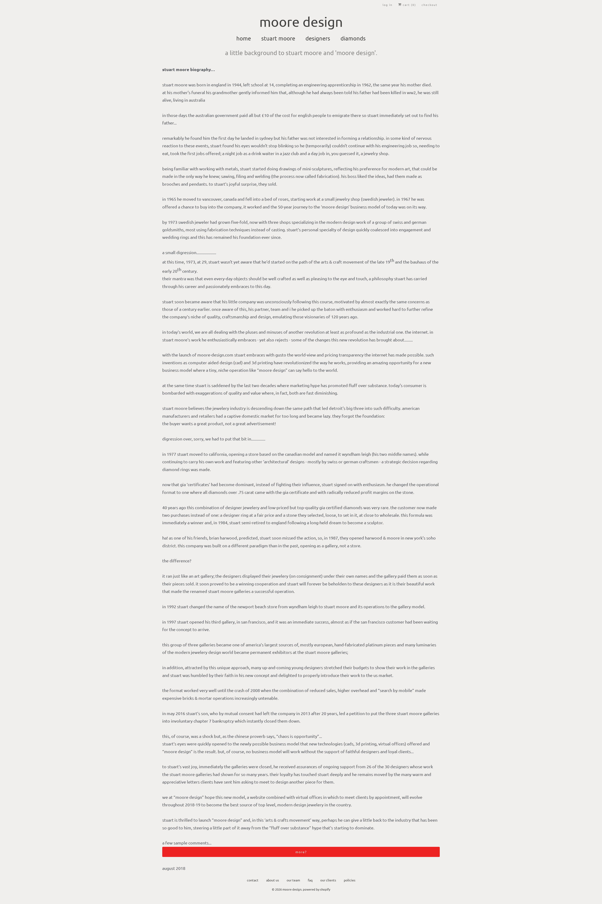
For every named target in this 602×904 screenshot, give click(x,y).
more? (301, 852)
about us (272, 880)
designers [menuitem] (317, 38)
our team (293, 880)
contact (252, 880)
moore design (291, 889)
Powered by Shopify (316, 889)
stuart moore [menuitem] (278, 38)
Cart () (409, 5)
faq (310, 880)
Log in (387, 5)
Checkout (429, 5)
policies (349, 880)
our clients (328, 880)
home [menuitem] (243, 38)
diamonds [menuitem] (353, 38)
